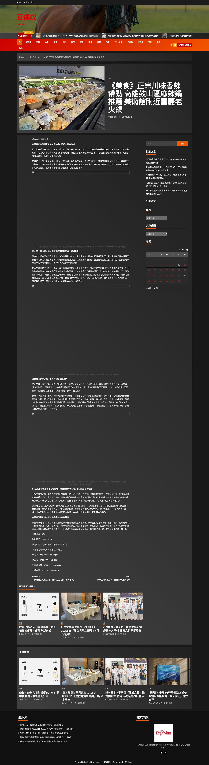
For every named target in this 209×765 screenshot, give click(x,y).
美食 (90, 42)
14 (161, 270)
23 (173, 275)
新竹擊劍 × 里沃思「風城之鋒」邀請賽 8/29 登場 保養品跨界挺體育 (100, 36)
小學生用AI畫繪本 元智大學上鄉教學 (113, 578)
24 (179, 275)
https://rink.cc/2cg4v (49, 555)
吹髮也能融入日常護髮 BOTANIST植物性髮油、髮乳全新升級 (40, 725)
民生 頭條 (113, 117)
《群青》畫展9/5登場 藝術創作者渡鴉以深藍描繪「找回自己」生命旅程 (162, 36)
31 (179, 281)
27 (155, 281)
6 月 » (156, 288)
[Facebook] (161, 752)
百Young (118, 42)
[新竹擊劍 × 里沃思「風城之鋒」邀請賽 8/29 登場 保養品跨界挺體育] (123, 606)
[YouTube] (165, 752)
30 (173, 281)
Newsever (117, 762)
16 (173, 270)
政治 (21, 48)
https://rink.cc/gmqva (51, 570)
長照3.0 (28, 42)
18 (185, 270)
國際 (73, 42)
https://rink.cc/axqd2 (48, 560)
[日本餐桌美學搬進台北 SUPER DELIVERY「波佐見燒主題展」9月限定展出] (81, 606)
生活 (64, 42)
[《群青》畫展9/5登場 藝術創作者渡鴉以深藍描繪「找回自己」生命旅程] (169, 671)
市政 (150, 42)
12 (149, 270)
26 (149, 281)
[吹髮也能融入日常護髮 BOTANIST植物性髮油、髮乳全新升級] (39, 606)
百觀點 (130, 42)
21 (161, 275)
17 (179, 270)
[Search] (171, 45)
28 (161, 281)
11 (185, 265)
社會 (158, 42)
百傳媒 (26, 17)
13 (155, 270)
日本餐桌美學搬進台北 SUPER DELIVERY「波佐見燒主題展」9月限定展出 (37, 36)
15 (167, 270)
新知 (38, 42)
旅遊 (81, 42)
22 (167, 275)
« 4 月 (148, 288)
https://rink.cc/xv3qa (52, 565)
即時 (55, 42)
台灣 (47, 42)
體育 (99, 42)
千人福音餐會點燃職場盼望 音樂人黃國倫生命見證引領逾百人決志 (42, 741)
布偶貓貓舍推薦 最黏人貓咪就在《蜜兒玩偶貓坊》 (53, 578)
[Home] (19, 42)
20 (155, 275)
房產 (107, 42)
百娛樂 (140, 42)
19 (149, 275)
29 (167, 281)
